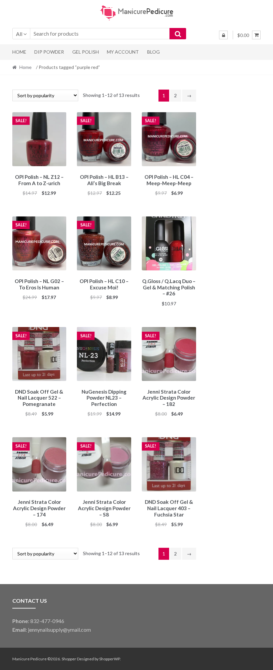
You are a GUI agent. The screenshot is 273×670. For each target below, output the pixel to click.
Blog (153, 52)
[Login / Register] (223, 35)
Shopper (69, 658)
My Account (123, 52)
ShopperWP (109, 658)
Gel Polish (85, 52)
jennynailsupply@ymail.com (59, 629)
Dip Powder (49, 52)
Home (19, 52)
